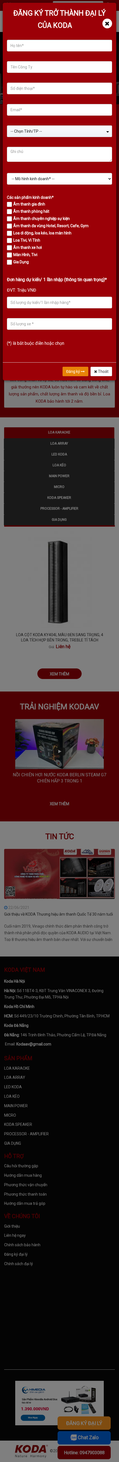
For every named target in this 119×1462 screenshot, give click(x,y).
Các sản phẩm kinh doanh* (30, 197)
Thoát (102, 371)
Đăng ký (73, 371)
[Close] (107, 23)
